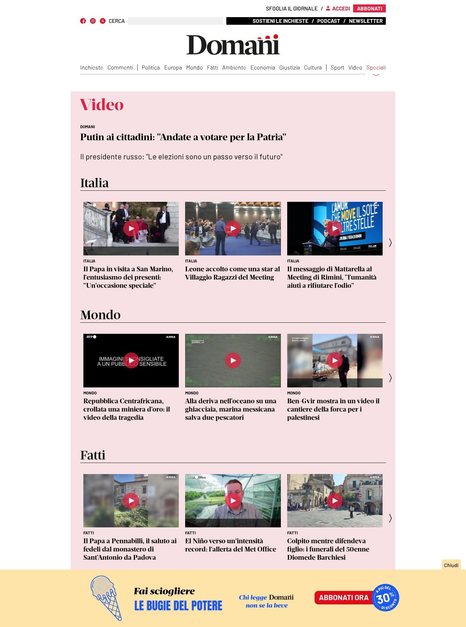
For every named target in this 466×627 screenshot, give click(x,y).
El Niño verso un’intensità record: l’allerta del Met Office (230, 545)
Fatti (212, 67)
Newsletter (366, 20)
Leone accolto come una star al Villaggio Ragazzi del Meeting (232, 273)
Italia (89, 260)
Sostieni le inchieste (280, 20)
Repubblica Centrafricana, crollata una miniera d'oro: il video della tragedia (126, 409)
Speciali (376, 67)
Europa (173, 67)
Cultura (313, 67)
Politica (151, 67)
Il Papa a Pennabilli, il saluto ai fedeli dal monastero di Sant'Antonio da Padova (130, 549)
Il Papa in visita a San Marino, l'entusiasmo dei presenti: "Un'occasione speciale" (128, 277)
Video (355, 67)
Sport (337, 67)
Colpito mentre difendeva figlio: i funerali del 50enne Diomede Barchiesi (328, 549)
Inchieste (91, 67)
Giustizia (289, 67)
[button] (392, 242)
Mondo (194, 67)
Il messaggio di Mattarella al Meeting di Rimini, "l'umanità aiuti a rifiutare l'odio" (332, 277)
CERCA (117, 21)
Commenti (120, 67)
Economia (262, 67)
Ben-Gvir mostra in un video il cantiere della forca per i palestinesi (333, 409)
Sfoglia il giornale (292, 8)
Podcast (328, 20)
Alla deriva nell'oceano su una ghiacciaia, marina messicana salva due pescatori (230, 409)
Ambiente (234, 67)
